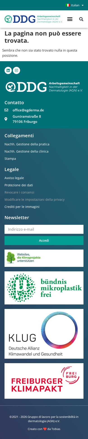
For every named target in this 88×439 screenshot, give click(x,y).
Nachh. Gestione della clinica (27, 151)
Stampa (10, 158)
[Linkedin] (8, 70)
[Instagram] (16, 70)
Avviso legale (14, 178)
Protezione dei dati (19, 185)
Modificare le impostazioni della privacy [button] (35, 199)
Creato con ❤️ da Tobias (44, 429)
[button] (70, 19)
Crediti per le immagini (22, 207)
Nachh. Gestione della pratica (27, 144)
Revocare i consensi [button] (19, 192)
